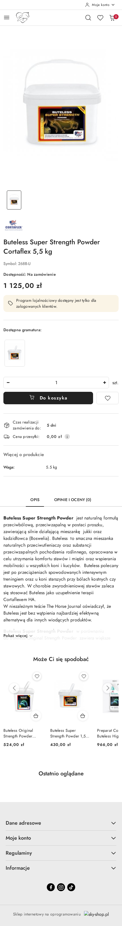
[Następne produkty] (108, 688)
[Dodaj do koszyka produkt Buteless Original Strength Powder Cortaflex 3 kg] (36, 716)
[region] (14, 353)
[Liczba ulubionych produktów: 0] (100, 17)
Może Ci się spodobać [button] (61, 659)
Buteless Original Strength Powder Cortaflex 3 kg (18, 733)
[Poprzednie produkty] (14, 688)
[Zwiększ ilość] (104, 382)
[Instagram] (61, 887)
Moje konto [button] (18, 838)
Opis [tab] (34, 499)
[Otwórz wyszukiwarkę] (88, 17)
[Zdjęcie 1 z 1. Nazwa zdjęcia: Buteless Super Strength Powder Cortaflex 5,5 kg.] (14, 200)
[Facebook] (51, 887)
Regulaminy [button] (19, 853)
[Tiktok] (71, 887)
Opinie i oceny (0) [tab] (73, 499)
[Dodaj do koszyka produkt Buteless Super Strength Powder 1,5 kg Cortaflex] (83, 716)
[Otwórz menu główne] (6, 17)
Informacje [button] (18, 868)
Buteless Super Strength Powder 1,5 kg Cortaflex (68, 733)
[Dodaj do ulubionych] (107, 398)
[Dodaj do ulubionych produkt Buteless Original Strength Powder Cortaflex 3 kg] (37, 676)
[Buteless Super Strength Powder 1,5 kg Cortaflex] (15, 353)
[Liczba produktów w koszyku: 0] (112, 17)
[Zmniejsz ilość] (8, 382)
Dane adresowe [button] (23, 823)
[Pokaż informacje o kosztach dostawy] (67, 436)
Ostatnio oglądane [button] (61, 773)
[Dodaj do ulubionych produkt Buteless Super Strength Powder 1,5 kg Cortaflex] (83, 676)
